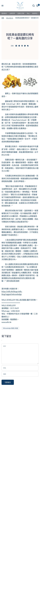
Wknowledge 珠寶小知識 (10, 328)
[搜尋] (33, 5)
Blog (28, 13)
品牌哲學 (12, 13)
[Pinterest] (22, 46)
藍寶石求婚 (21, 13)
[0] (36, 5)
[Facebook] (16, 46)
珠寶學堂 (34, 13)
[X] (19, 46)
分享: (12, 45)
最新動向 (4, 13)
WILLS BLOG (9, 18)
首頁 (3, 18)
